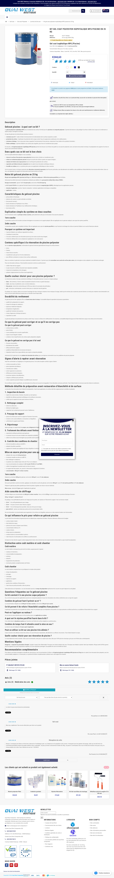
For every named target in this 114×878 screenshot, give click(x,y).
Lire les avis (91, 62)
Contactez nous (49, 846)
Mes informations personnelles (98, 830)
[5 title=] (107, 682)
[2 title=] (94, 682)
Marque (52, 35)
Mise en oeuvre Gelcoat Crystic (69, 665)
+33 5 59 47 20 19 (92, 1)
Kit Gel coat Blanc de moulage (78, 791)
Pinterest (90, 82)
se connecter (95, 11)
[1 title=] (90, 682)
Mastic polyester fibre (14, 791)
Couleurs (54, 67)
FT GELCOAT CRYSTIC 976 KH (15, 665)
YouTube (11, 865)
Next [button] (107, 767)
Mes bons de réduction (96, 833)
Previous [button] (105, 767)
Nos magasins (48, 844)
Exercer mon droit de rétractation (12, 871)
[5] (73, 61)
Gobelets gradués (36, 791)
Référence (52, 37)
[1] (56, 61)
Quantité (54, 72)
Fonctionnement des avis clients (53, 825)
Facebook (6, 865)
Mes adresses (94, 828)
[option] (14, 784)
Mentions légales (49, 830)
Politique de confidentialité (51, 837)
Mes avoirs (93, 825)
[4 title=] (103, 682)
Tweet (72, 82)
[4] (69, 61)
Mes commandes (94, 823)
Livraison (47, 828)
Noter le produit (29, 690)
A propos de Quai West (51, 823)
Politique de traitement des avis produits (29, 692)
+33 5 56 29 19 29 (61, 1)
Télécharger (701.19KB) (13, 670)
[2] (60, 61)
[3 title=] (98, 682)
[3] (65, 61)
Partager (55, 82)
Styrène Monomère (57, 791)
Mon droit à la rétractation (96, 835)
